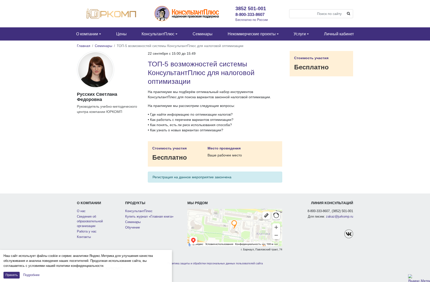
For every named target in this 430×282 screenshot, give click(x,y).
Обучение (132, 227)
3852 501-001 (250, 8)
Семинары (103, 46)
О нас (81, 211)
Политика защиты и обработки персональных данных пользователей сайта (215, 263)
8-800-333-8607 (250, 14)
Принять (11, 275)
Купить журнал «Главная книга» (149, 216)
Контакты (84, 237)
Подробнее (31, 275)
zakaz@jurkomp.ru (339, 216)
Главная (83, 46)
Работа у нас (87, 231)
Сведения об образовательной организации (90, 221)
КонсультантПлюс (139, 211)
